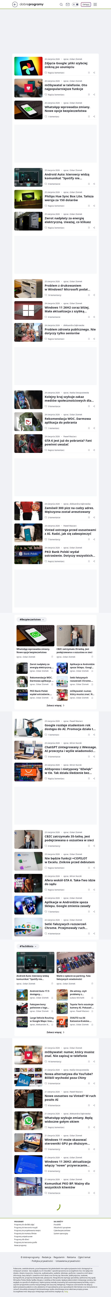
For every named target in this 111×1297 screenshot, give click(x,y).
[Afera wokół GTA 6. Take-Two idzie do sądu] (28, 883)
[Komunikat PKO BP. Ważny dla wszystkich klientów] (28, 1186)
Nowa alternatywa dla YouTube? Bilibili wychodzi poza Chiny (69, 1076)
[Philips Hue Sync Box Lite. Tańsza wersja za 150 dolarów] (28, 199)
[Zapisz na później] (89, 72)
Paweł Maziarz (69, 436)
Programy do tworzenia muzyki (25, 1227)
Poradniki (57, 1224)
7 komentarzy (54, 539)
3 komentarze (54, 184)
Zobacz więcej (54, 705)
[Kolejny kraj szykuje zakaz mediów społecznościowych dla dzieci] (28, 399)
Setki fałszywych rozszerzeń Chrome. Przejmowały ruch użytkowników (80, 679)
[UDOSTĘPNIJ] (94, 72)
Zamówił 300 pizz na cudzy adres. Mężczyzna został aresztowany (69, 510)
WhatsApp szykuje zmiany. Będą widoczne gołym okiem (68, 1119)
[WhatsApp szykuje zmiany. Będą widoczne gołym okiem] (28, 1120)
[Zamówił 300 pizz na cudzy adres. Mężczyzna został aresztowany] (28, 511)
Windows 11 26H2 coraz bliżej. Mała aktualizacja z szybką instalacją (67, 311)
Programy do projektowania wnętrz (27, 1230)
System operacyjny (61, 1233)
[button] (95, 4)
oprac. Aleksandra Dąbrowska (76, 504)
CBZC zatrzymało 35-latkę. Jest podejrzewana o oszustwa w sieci (74, 651)
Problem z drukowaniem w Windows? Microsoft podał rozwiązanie (66, 289)
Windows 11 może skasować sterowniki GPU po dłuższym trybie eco (66, 1143)
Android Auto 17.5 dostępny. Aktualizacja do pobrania (39, 993)
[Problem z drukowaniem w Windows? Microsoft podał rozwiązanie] (28, 288)
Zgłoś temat (84, 1257)
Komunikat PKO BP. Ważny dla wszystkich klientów (67, 1185)
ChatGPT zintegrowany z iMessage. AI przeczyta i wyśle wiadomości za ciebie (71, 751)
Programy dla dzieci (21, 1239)
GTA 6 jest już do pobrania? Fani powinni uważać (68, 442)
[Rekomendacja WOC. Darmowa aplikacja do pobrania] (28, 421)
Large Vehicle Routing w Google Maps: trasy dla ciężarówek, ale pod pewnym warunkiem (42, 1019)
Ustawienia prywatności (68, 1261)
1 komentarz (53, 116)
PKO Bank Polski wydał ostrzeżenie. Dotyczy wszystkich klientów (69, 555)
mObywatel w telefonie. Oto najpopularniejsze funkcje (66, 87)
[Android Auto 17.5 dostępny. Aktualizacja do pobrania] (22, 995)
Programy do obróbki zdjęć (24, 1224)
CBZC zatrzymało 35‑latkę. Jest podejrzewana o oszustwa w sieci (69, 838)
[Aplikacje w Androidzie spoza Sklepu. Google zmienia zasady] (62, 668)
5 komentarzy (54, 1149)
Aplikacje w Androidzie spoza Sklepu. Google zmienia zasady (82, 666)
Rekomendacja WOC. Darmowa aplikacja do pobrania (68, 420)
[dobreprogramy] (34, 4)
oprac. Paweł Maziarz (73, 721)
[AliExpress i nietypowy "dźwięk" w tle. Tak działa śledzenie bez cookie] (28, 772)
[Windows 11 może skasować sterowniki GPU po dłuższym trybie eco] (28, 1142)
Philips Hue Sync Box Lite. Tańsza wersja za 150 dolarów (69, 198)
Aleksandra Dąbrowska (73, 325)
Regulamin (59, 1257)
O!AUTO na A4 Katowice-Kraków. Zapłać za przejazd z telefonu (80, 1019)
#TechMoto (26, 946)
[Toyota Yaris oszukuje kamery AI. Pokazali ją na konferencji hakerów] (62, 1008)
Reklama (71, 1257)
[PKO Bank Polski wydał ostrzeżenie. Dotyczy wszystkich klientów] (28, 554)
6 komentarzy (54, 846)
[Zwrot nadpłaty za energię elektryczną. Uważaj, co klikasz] (28, 221)
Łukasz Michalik (77, 997)
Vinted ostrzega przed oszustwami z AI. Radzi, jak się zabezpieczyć (70, 532)
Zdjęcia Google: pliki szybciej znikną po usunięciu (66, 65)
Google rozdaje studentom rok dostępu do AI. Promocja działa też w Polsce (70, 729)
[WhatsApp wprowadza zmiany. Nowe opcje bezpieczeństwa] (28, 110)
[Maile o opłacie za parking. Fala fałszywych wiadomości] (75, 962)
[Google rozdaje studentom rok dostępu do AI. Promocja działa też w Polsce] (28, 728)
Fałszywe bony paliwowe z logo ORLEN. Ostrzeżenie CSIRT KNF (40, 1006)
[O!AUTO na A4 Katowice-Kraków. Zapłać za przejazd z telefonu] (62, 1021)
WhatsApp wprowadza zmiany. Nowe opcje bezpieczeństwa (67, 109)
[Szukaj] (61, 4)
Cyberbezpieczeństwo (62, 1230)
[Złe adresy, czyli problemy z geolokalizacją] (62, 995)
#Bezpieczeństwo (30, 619)
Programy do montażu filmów (25, 1233)
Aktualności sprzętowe (62, 1227)
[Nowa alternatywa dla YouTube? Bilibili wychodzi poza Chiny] (28, 1077)
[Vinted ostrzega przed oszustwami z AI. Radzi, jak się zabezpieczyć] (28, 533)
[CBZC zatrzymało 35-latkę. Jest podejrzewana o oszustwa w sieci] (75, 635)
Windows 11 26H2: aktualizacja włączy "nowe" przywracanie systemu (68, 1165)
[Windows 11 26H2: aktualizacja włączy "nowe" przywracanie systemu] (28, 1164)
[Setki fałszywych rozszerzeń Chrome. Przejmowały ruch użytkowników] (62, 681)
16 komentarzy (54, 295)
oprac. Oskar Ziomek (72, 59)
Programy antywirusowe (23, 1236)
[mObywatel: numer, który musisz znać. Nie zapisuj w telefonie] (62, 695)
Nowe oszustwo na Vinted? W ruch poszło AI (70, 1098)
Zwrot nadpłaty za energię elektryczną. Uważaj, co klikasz (68, 220)
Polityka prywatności (42, 1261)
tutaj (66, 1291)
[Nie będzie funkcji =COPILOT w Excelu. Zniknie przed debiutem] (28, 861)
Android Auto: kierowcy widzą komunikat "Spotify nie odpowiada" (67, 178)
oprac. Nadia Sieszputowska (76, 392)
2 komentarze (54, 517)
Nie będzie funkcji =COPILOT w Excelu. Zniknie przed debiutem (70, 860)
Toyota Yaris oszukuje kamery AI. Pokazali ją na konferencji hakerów (82, 1006)
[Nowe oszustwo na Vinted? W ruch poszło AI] (28, 1098)
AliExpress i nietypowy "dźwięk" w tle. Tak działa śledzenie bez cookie (68, 772)
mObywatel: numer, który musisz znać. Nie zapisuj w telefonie (82, 692)
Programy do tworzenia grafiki (25, 1242)
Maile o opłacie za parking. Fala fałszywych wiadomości (74, 977)
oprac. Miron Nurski (72, 743)
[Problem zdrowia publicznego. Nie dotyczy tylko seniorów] (28, 332)
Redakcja (46, 1257)
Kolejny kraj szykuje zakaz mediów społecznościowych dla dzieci (68, 400)
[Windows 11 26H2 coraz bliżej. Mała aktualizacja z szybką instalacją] (28, 310)
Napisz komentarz (56, 72)
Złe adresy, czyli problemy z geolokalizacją (78, 993)
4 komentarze (54, 317)
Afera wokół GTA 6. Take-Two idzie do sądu (70, 882)
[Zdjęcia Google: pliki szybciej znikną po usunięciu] (28, 66)
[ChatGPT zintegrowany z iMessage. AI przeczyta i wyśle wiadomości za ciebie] (28, 750)
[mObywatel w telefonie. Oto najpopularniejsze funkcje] (28, 88)
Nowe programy (20, 1245)
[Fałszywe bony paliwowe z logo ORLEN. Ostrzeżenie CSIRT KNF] (22, 1008)
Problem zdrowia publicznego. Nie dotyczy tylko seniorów (70, 331)
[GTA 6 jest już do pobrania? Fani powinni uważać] (28, 443)
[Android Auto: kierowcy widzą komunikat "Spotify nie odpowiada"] (28, 177)
